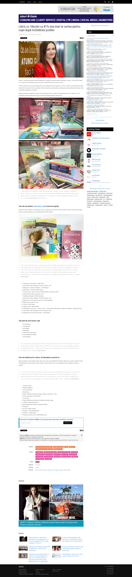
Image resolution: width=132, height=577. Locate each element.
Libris (66, 447)
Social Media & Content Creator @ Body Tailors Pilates (100, 59)
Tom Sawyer (48, 459)
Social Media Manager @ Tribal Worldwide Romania (99, 67)
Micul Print (72, 447)
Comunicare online (95, 145)
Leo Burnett (96, 175)
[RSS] (81, 38)
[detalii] (111, 42)
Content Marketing (101, 193)
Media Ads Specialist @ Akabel (95, 100)
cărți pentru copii (39, 206)
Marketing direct (102, 197)
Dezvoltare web (109, 193)
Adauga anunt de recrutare (100, 123)
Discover (45, 470)
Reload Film (96, 170)
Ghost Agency (96, 133)
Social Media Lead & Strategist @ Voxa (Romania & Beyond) (99, 96)
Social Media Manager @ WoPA (95, 55)
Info (21, 426)
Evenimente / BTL (99, 195)
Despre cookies (56, 571)
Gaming (88, 197)
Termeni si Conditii (57, 569)
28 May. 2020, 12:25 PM (25, 34)
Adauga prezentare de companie (101, 188)
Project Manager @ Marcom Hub (95, 43)
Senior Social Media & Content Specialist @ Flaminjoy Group (99, 47)
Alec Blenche (39, 452)
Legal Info (38, 572)
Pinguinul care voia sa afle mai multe (44, 449)
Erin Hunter (74, 452)
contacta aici (74, 440)
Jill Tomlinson (73, 454)
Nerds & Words (97, 154)
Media (61, 470)
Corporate (37, 465)
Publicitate (94, 134)
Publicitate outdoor (90, 205)
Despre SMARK (22, 569)
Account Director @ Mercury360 (95, 78)
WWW (68, 470)
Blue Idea (111, 566)
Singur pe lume (58, 449)
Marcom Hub (96, 159)
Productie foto (89, 201)
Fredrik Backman (40, 454)
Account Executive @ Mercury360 (95, 87)
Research (105, 205)
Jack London (65, 454)
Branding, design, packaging (92, 191)
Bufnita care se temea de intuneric (44, 447)
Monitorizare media (98, 199)
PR (92, 139)
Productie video (95, 171)
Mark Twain (57, 456)
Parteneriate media (23, 572)
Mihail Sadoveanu (66, 456)
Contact (37, 571)
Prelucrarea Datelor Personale (42, 574)
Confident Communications (101, 138)
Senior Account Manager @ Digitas (95, 51)
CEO (37, 462)
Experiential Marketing (96, 161)
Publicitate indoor (95, 203)
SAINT (65, 470)
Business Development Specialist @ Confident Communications (97, 39)
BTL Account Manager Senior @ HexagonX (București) (100, 116)
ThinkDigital (96, 181)
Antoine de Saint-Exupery (50, 452)
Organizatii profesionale (96, 166)
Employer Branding (90, 195)
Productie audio (109, 199)
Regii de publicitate (106, 182)
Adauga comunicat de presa (101, 25)
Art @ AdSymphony (92, 113)
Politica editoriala (22, 571)
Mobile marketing (90, 199)
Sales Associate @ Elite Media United (96, 91)
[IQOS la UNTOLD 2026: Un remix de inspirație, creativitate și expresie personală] (51, 505)
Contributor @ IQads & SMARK (26, 574)
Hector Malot (49, 454)
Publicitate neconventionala (105, 203)
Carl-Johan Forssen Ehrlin (64, 452)
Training (88, 207)
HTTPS (53, 470)
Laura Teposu (39, 456)
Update (33, 34)
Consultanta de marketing (92, 193)
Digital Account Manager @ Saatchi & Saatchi (98, 109)
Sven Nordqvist (39, 459)
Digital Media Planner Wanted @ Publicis (97, 71)
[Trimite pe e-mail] (83, 38)
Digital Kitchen (96, 143)
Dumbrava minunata (58, 447)
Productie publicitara (97, 201)
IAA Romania (96, 165)
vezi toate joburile (100, 120)
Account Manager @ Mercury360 (95, 83)
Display (49, 470)
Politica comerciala (40, 569)
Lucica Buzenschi (48, 456)
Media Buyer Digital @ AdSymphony (96, 105)
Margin (57, 470)
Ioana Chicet (57, 454)
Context (40, 470)
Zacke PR (38, 34)
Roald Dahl (74, 456)
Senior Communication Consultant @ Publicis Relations (100, 76)
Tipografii (110, 205)
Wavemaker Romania (98, 149)
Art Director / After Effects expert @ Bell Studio (98, 63)
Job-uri (40, 2)
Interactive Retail (95, 197)
